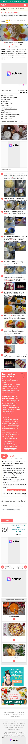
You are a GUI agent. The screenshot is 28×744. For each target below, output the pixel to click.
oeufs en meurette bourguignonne (9, 442)
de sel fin (8, 105)
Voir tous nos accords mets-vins (16, 490)
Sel (7, 51)
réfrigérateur (7, 334)
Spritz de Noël (14, 657)
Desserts (21, 49)
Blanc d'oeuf (4, 53)
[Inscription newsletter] (14, 696)
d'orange (7, 111)
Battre (15, 238)
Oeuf (8, 55)
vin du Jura (9, 411)
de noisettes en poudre (11, 97)
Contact (21, 732)
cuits (18, 355)
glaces (13, 392)
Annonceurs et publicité (10, 732)
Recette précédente (9, 567)
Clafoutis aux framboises (14, 637)
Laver (10, 239)
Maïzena (20, 53)
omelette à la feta (9, 449)
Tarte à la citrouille (14, 616)
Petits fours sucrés (20, 57)
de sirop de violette (10, 116)
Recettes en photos (11, 8)
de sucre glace (9, 95)
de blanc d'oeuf (9, 103)
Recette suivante (20, 567)
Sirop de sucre (21, 55)
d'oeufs (7, 101)
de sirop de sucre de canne (12, 114)
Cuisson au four (15, 49)
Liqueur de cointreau (12, 53)
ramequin (6, 200)
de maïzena (8, 99)
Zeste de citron (12, 51)
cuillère (21, 276)
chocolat (13, 400)
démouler (6, 280)
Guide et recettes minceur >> (14, 1)
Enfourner (11, 279)
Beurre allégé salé (20, 51)
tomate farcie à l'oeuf (10, 448)
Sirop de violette (5, 57)
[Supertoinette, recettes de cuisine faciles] (3, 5)
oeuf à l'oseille (8, 438)
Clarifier (6, 213)
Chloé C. (7, 369)
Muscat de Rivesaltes (14, 409)
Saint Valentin (7, 49)
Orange (11, 55)
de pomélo (8, 112)
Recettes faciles (9, 712)
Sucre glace (12, 57)
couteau (10, 315)
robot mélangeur (10, 177)
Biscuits (3, 59)
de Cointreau (8, 118)
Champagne (5, 413)
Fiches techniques (16, 714)
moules (12, 276)
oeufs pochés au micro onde (12, 445)
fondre (8, 174)
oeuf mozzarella (8, 446)
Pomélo (15, 55)
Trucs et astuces (14, 716)
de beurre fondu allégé (11, 109)
